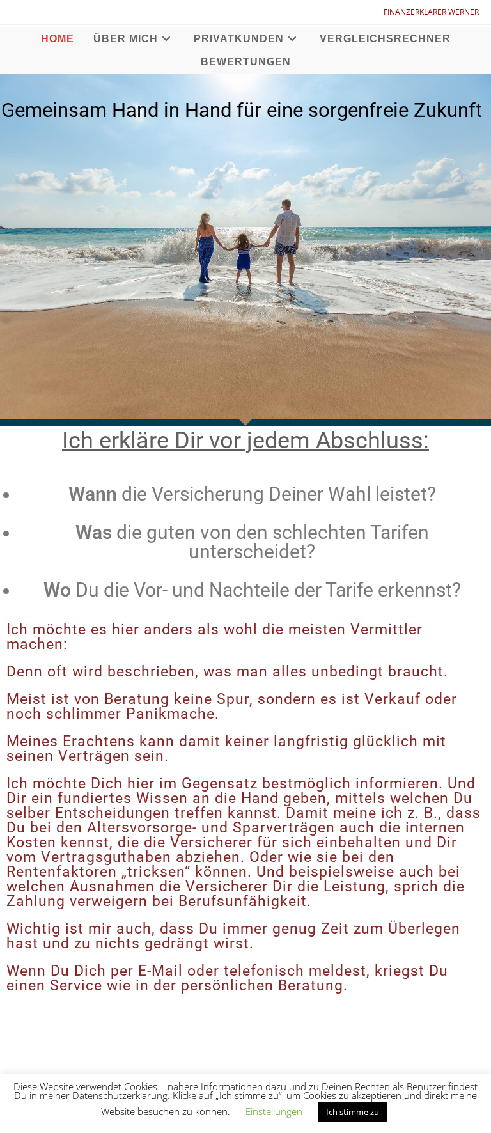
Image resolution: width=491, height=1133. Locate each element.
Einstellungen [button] (274, 1111)
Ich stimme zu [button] (352, 1112)
